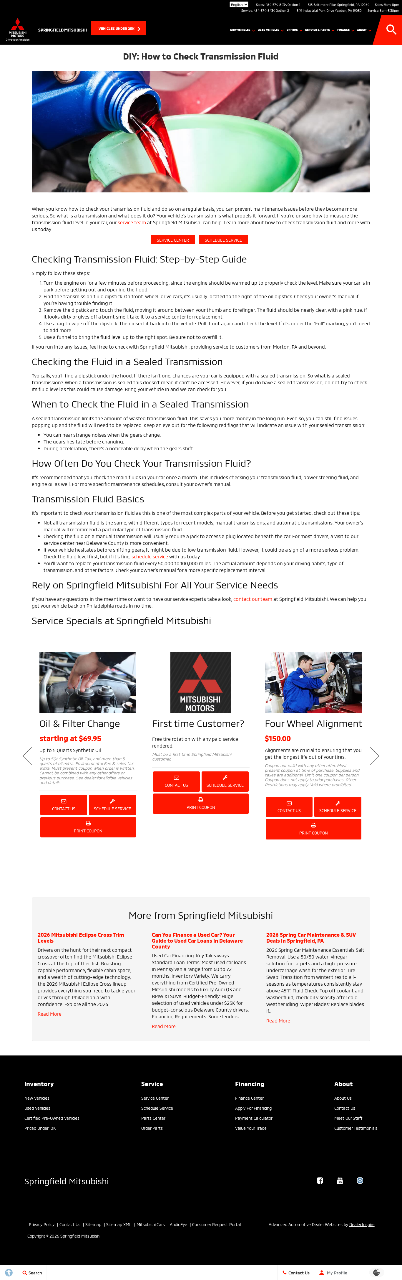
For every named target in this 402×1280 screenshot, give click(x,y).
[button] (391, 29)
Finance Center (249, 1098)
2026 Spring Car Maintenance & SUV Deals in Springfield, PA (311, 937)
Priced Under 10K (40, 1128)
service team (132, 222)
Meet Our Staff (348, 1118)
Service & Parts (317, 30)
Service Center (173, 240)
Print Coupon (89, 832)
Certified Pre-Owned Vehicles (51, 1118)
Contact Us (63, 808)
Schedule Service (223, 240)
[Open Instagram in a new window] (360, 1180)
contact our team (252, 598)
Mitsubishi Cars (151, 1224)
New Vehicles (240, 30)
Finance (343, 30)
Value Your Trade (251, 1128)
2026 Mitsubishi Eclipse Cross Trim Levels (81, 937)
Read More (50, 1013)
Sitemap (93, 1224)
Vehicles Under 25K (116, 28)
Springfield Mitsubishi (66, 1180)
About (362, 30)
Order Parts (152, 1128)
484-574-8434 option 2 (271, 10)
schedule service (150, 556)
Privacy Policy (41, 1224)
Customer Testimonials (356, 1128)
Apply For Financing (253, 1108)
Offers (292, 30)
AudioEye (178, 1224)
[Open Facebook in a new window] (320, 1180)
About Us (343, 1098)
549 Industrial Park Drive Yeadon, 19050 (329, 10)
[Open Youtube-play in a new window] (340, 1180)
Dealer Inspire (362, 1224)
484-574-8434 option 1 (282, 4)
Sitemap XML (119, 1224)
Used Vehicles (268, 30)
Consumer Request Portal (216, 1224)
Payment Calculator (254, 1118)
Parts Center (153, 1118)
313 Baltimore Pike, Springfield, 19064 (338, 4)
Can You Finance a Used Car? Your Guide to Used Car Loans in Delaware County (197, 940)
